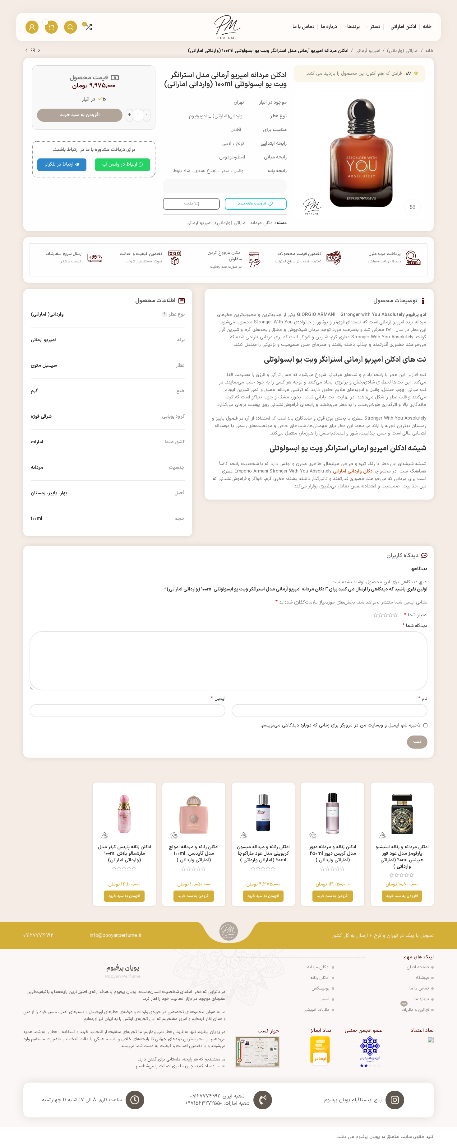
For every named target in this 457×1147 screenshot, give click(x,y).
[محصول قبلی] (39, 51)
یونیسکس (321, 988)
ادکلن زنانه (320, 978)
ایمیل (218, 698)
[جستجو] (70, 27)
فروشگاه (422, 978)
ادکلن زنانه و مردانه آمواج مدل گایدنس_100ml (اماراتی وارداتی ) (194, 854)
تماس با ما (419, 988)
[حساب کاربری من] (32, 27)
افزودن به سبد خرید (80, 115)
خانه (429, 50)
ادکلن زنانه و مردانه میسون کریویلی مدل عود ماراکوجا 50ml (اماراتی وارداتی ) (263, 854)
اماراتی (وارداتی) (402, 50)
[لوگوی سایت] (229, 27)
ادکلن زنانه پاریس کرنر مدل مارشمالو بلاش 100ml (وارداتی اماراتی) (124, 854)
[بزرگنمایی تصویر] (412, 207)
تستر (325, 999)
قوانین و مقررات (415, 1009)
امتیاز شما (415, 615)
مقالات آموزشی (316, 1010)
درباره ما (421, 999)
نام (422, 698)
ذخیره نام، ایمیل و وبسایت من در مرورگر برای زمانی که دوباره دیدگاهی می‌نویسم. (340, 725)
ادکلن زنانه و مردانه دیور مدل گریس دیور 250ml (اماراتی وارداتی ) (332, 854)
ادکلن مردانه (262, 223)
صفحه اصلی (418, 967)
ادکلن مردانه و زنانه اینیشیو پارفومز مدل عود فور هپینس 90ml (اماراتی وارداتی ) (402, 857)
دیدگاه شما (414, 625)
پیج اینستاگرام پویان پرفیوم (353, 1100)
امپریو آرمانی (367, 50)
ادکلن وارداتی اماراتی (354, 471)
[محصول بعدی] (26, 51)
